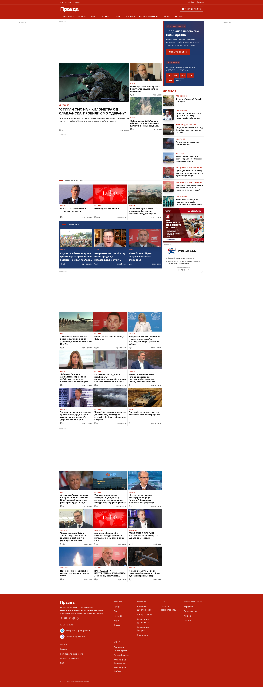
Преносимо (142, 635)
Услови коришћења (69, 658)
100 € (170, 80)
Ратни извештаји (148, 16)
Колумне (104, 16)
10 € (176, 75)
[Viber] (78, 618)
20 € (183, 75)
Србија (82, 16)
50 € (190, 75)
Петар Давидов (144, 614)
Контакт (200, 2)
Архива (179, 16)
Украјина (188, 606)
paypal (179, 81)
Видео (167, 16)
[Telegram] (73, 618)
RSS (62, 663)
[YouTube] (65, 618)
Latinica (190, 2)
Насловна (68, 16)
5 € (169, 75)
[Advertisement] (29, 65)
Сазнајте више (176, 52)
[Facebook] (61, 618)
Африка (187, 616)
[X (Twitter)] (70, 618)
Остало (187, 620)
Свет (92, 16)
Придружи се (194, 9)
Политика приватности (71, 654)
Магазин (130, 16)
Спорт (118, 16)
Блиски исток (190, 611)
